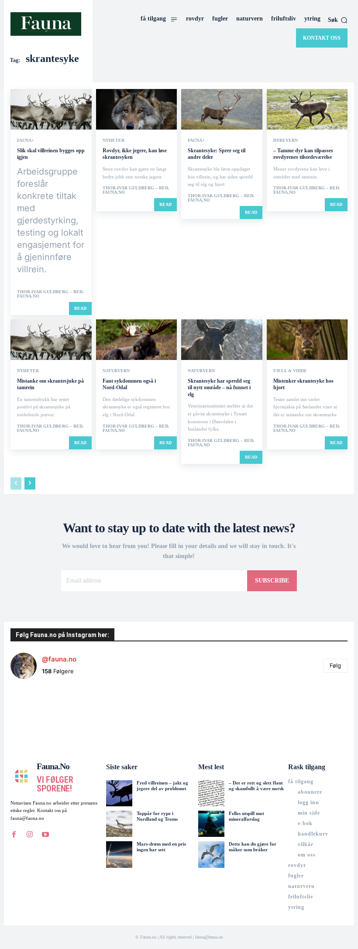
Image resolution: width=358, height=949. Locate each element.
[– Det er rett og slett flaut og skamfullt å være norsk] (211, 793)
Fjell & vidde (290, 371)
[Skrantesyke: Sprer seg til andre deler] (221, 109)
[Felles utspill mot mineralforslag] (211, 824)
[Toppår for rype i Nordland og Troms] (119, 824)
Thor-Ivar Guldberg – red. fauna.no (50, 293)
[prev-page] (15, 483)
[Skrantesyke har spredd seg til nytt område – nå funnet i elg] (221, 339)
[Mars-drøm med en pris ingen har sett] (119, 854)
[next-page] (29, 483)
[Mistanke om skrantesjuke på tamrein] (51, 339)
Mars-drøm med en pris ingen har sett (161, 846)
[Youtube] (45, 834)
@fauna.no (59, 659)
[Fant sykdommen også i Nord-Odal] (136, 339)
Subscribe (272, 580)
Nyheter (113, 140)
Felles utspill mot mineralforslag (246, 816)
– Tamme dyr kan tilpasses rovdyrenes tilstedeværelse (303, 154)
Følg (335, 665)
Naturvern (116, 371)
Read (80, 308)
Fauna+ (25, 140)
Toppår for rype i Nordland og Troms (157, 816)
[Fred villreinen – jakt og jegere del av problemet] (119, 793)
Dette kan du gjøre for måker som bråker (252, 846)
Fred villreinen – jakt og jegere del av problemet (162, 785)
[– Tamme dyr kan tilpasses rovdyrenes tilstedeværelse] (307, 109)
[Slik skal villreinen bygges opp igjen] (51, 109)
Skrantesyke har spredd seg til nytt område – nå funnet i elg (219, 387)
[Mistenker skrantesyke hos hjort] (307, 339)
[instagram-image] (38, 714)
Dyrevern (285, 140)
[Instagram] (29, 834)
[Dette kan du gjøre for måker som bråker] (211, 854)
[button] (338, 20)
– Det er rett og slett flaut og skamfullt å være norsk (256, 785)
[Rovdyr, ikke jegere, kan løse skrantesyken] (136, 109)
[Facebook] (13, 834)
